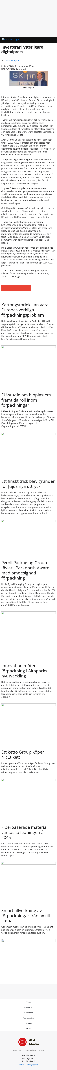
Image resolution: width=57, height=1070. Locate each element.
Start (28, 1002)
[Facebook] (22, 989)
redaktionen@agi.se (28, 1064)
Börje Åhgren (12, 60)
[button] (43, 40)
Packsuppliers (28, 1018)
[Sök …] (51, 39)
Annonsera (28, 1013)
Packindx (28, 1023)
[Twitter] (28, 989)
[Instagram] (34, 989)
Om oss (28, 1029)
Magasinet (28, 1007)
